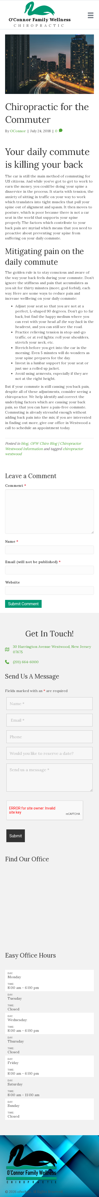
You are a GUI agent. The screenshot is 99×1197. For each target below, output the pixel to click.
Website (12, 582)
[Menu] (90, 15)
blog (24, 443)
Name (11, 541)
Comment (15, 485)
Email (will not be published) (33, 562)
